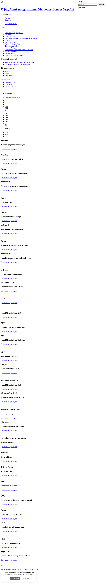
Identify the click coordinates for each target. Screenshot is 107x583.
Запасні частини (11, 52)
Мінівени (8, 93)
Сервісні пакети (10, 36)
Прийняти (15, 578)
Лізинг (7, 73)
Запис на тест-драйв (12, 86)
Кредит (7, 71)
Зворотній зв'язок (11, 24)
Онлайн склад (10, 82)
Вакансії (8, 20)
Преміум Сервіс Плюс (13, 44)
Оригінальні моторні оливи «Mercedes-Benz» (21, 38)
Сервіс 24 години (11, 48)
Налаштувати (27, 578)
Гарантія (8, 35)
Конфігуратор (10, 84)
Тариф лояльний (11, 46)
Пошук (101, 4)
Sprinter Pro (9, 40)
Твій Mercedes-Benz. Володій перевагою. (19, 62)
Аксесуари (9, 53)
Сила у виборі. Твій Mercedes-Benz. (17, 64)
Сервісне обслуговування (14, 33)
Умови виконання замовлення (11, 97)
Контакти (81, 7)
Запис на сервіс (10, 31)
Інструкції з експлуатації (14, 55)
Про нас (8, 18)
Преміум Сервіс (10, 42)
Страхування (9, 75)
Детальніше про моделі (9, 149)
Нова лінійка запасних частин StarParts (19, 50)
